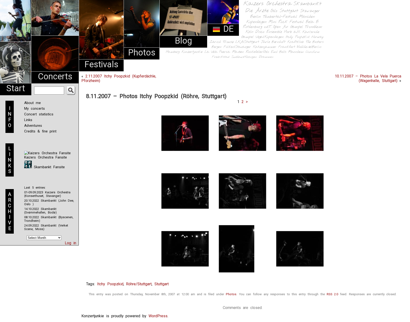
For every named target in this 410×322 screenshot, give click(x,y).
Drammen (266, 57)
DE (227, 29)
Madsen (238, 52)
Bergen (217, 47)
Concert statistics (38, 114)
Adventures (33, 125)
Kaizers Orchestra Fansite (45, 157)
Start (15, 88)
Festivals (101, 64)
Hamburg (173, 52)
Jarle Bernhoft (273, 42)
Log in (70, 243)
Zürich (215, 42)
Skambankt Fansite (48, 167)
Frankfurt (286, 47)
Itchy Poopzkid (297, 37)
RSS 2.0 (332, 294)
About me (32, 103)
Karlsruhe (310, 31)
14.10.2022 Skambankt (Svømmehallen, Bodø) (40, 210)
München (307, 16)
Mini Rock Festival (286, 21)
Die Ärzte (257, 11)
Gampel (247, 37)
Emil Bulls (278, 52)
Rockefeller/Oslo (257, 52)
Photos (141, 53)
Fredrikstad (220, 57)
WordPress (158, 316)
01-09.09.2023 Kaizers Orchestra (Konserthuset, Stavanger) (47, 194)
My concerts (34, 108)
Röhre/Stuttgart (139, 284)
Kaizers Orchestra (267, 4)
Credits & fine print (40, 131)
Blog (183, 41)
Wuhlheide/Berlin (309, 47)
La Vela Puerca (217, 52)
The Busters (314, 42)
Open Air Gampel (288, 26)
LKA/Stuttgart (247, 42)
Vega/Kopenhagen (270, 37)
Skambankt (307, 3)
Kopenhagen (256, 21)
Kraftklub (295, 42)
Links (28, 120)
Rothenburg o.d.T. (257, 26)
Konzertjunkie (192, 52)
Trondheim (313, 26)
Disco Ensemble (268, 31)
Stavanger (310, 11)
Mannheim (296, 52)
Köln (249, 31)
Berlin (255, 16)
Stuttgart (289, 11)
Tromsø (228, 42)
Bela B (312, 21)
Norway (317, 37)
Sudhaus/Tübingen (244, 57)
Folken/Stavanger (237, 47)
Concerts (55, 77)
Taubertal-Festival (280, 16)
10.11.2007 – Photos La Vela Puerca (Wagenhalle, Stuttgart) (368, 78)
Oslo (274, 11)
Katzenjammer (264, 47)
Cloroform (313, 52)
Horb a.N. (292, 31)
